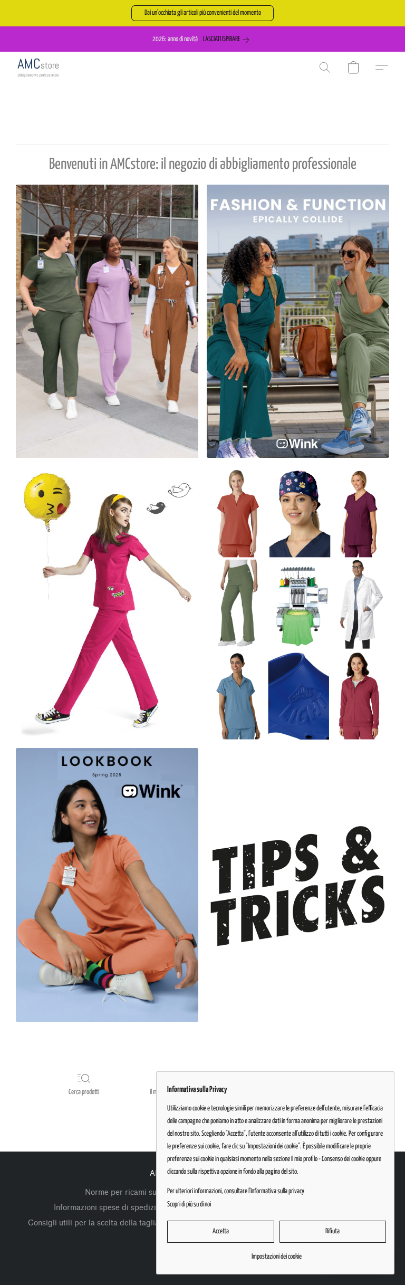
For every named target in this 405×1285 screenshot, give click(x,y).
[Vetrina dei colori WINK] (107, 321)
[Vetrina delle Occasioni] (107, 603)
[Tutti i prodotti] (298, 603)
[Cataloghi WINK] (107, 884)
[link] (228, 39)
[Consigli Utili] (298, 884)
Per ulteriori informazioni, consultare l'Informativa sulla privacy (235, 1191)
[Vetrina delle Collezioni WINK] (298, 321)
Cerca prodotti (84, 1092)
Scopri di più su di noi (189, 1204)
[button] (202, 13)
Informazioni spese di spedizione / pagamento (135, 1207)
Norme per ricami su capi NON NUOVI (153, 1192)
